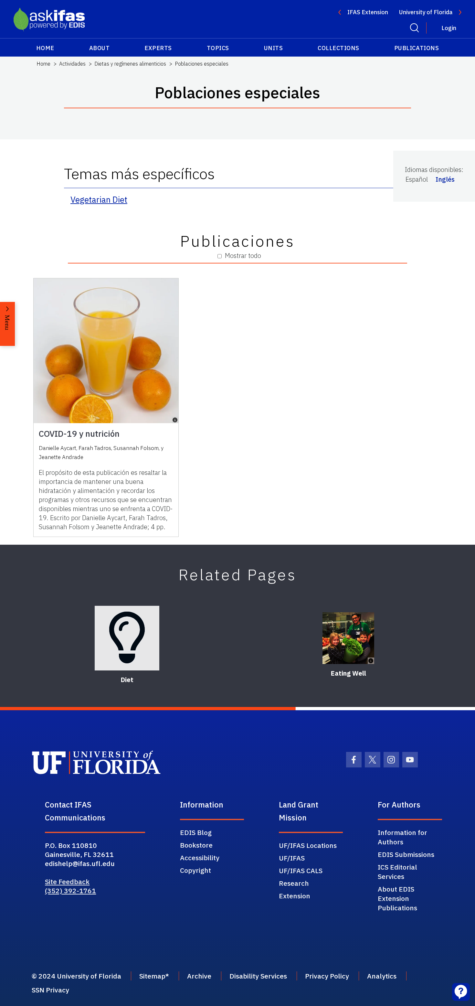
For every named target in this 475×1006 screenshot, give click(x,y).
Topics (218, 48)
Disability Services (258, 975)
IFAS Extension (367, 12)
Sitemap (152, 975)
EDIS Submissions (406, 854)
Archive (199, 975)
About (99, 48)
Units (273, 48)
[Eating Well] (348, 638)
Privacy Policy (327, 975)
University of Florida (425, 12)
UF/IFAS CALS (300, 870)
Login (448, 28)
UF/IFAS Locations (308, 845)
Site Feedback (67, 881)
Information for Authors (402, 837)
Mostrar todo (243, 255)
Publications (416, 48)
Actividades (72, 63)
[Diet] (127, 638)
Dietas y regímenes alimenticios (130, 63)
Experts (158, 48)
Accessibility (199, 857)
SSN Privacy (50, 989)
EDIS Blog (196, 832)
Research (294, 883)
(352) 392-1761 (70, 890)
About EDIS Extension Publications (397, 898)
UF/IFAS (292, 857)
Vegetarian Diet (98, 199)
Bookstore (196, 845)
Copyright (195, 870)
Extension (294, 895)
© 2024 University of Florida (76, 975)
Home (45, 48)
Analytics (381, 975)
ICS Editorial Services (397, 871)
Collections (338, 48)
